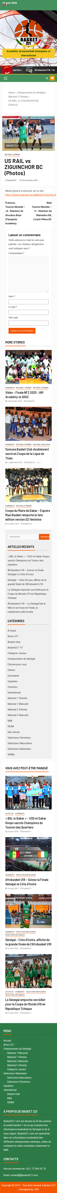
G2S (36, 1189)
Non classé (14, 732)
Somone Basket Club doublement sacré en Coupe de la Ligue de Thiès (27, 453)
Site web (13, 317)
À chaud (12, 630)
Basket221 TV (15, 647)
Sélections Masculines (20, 743)
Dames (11, 670)
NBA (10, 720)
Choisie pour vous (17, 664)
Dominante (10, 388)
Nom (12, 296)
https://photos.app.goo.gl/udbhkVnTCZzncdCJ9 (30, 195)
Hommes (12, 687)
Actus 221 (13, 636)
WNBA (11, 754)
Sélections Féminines (19, 737)
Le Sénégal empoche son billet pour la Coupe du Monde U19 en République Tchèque (28, 593)
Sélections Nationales (19, 748)
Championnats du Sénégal (21, 658)
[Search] (47, 78)
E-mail (13, 307)
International (14, 692)
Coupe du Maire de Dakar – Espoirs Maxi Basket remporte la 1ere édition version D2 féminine (27, 515)
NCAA (11, 726)
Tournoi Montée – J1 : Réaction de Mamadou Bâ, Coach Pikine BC (42, 211)
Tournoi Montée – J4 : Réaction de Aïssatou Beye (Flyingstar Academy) (15, 213)
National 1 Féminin (23, 388)
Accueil (7, 1040)
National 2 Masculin (41, 444)
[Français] (6, 4)
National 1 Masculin (18, 704)
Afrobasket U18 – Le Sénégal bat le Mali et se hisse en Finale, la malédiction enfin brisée (27, 607)
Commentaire (16, 253)
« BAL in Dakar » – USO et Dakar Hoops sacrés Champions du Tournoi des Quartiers (28, 560)
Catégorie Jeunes (17, 653)
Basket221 (12, 180)
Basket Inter (14, 642)
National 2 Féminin (12, 154)
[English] (3, 4)
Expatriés (13, 681)
